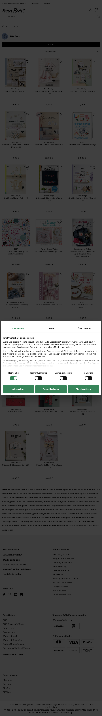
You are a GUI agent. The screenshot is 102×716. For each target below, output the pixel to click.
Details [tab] (51, 328)
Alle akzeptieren (83, 389)
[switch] (38, 378)
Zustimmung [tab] (18, 328)
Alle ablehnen (18, 389)
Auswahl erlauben (51, 389)
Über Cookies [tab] (84, 328)
